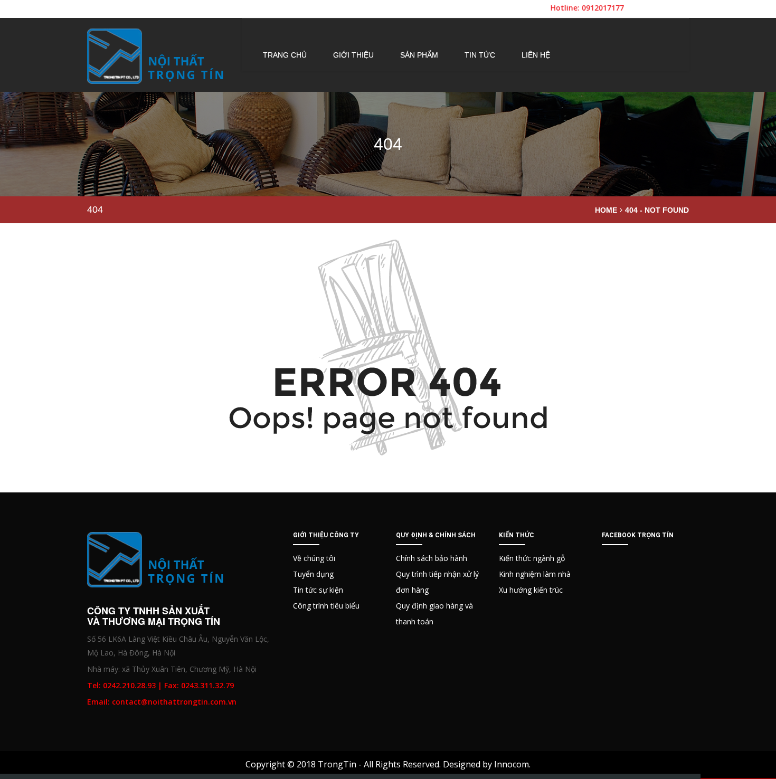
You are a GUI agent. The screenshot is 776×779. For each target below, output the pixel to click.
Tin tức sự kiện (318, 590)
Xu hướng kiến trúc (531, 590)
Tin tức (480, 55)
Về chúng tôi (314, 558)
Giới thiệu (353, 55)
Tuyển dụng (313, 574)
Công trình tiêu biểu (326, 606)
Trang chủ (285, 55)
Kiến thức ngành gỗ (532, 558)
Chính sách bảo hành (431, 558)
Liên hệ (536, 55)
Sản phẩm (419, 55)
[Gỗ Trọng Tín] (156, 56)
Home (606, 210)
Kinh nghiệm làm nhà (535, 574)
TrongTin (337, 764)
